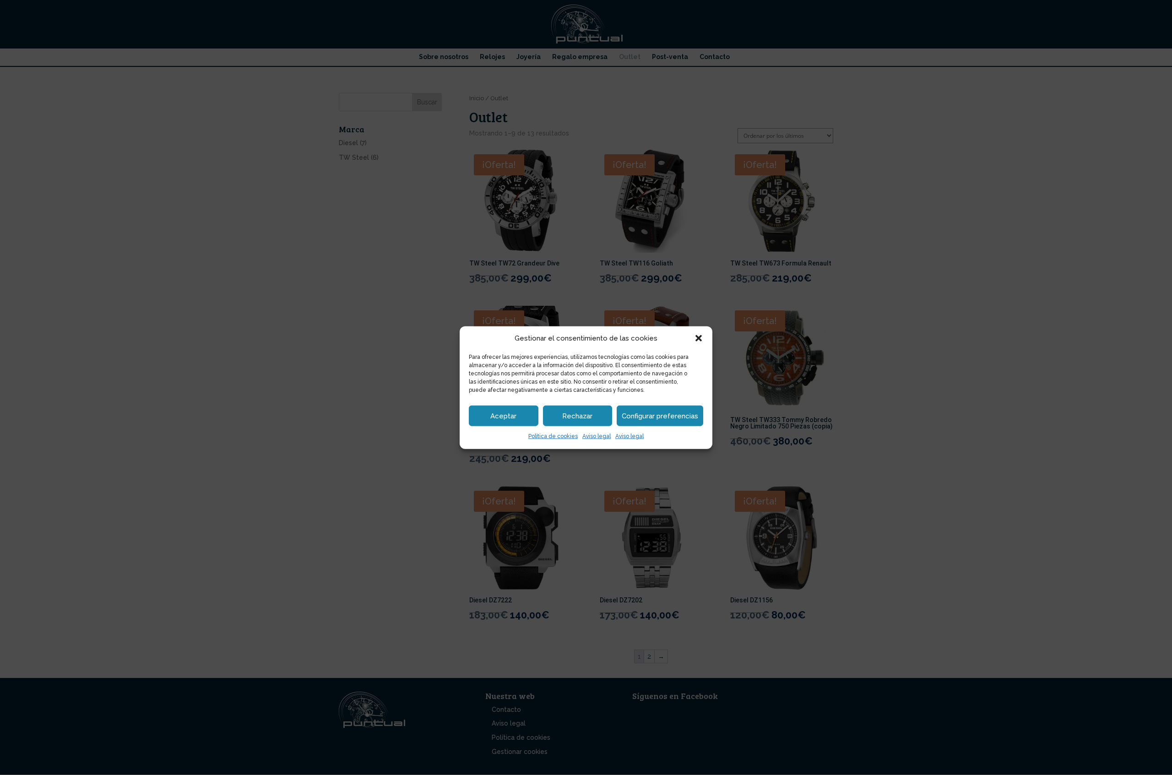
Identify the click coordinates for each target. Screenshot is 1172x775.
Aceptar (503, 416)
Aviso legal (596, 436)
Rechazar (577, 416)
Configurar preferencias (660, 416)
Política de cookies (553, 436)
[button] (698, 338)
